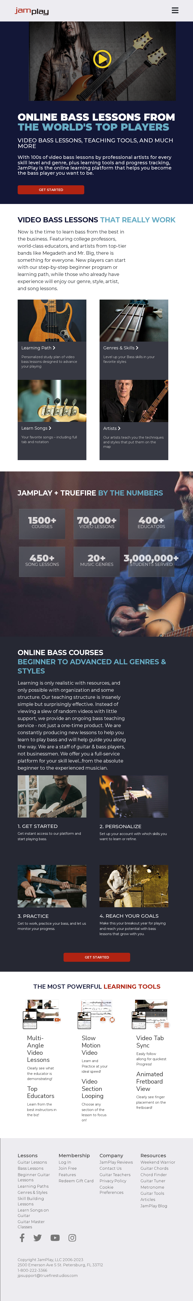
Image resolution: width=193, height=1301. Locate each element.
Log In (65, 1162)
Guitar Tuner (153, 1181)
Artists (110, 428)
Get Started (51, 190)
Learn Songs (35, 428)
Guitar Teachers (115, 1175)
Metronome (152, 1187)
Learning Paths (33, 1186)
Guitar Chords (154, 1168)
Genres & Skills (119, 348)
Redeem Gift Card (76, 1181)
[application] (102, 59)
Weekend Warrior (158, 1162)
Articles (148, 1199)
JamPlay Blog (154, 1206)
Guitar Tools (152, 1193)
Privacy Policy (113, 1181)
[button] (102, 59)
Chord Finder (154, 1175)
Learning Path (37, 348)
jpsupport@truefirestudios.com (48, 1275)
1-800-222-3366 (32, 1270)
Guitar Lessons (32, 1162)
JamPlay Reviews (116, 1162)
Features (67, 1175)
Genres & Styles (32, 1192)
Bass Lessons (30, 1168)
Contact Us (110, 1168)
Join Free (68, 1168)
